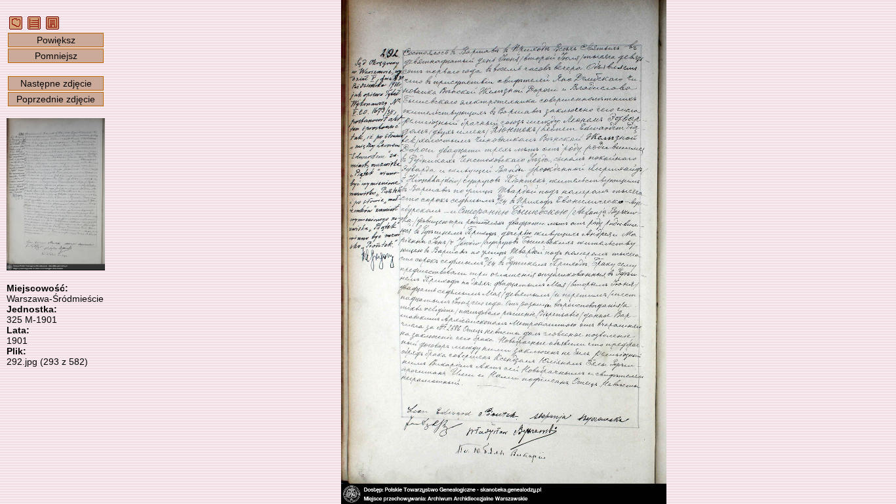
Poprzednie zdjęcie (55, 99)
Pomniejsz (56, 56)
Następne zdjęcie (56, 83)
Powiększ (56, 40)
